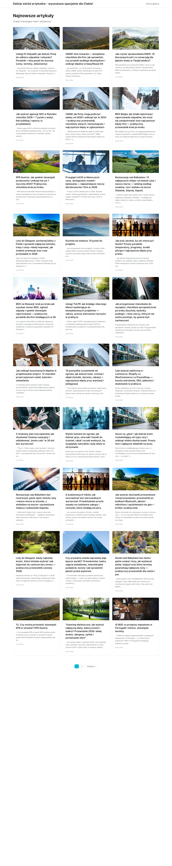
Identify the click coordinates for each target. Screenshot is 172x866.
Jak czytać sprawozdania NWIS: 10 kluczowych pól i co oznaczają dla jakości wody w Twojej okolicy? (135, 57)
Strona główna (152, 4)
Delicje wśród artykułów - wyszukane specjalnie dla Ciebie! (53, 3)
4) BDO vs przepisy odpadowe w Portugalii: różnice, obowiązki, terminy (133, 628)
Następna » (91, 666)
